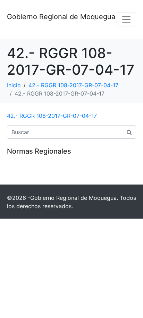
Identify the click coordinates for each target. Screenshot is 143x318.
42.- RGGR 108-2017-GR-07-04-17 (52, 115)
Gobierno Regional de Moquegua (61, 17)
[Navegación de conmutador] (126, 19)
